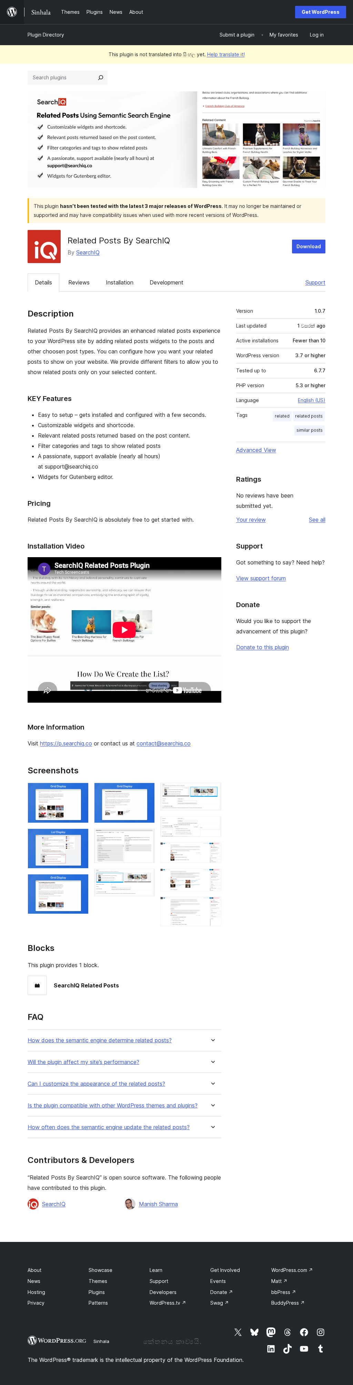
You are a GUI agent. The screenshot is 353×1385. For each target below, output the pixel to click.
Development (166, 282)
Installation (119, 282)
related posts (309, 416)
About (34, 1270)
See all (317, 519)
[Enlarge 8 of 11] (212, 825)
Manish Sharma (158, 1204)
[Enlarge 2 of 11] (79, 837)
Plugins (97, 1292)
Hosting (36, 1292)
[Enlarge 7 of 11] (212, 792)
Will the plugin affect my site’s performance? (83, 1062)
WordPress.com (292, 1270)
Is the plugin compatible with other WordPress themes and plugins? (113, 1105)
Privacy (36, 1303)
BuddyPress (288, 1303)
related (282, 416)
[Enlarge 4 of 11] (145, 792)
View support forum (261, 578)
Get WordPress (321, 12)
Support (315, 282)
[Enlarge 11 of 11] (212, 906)
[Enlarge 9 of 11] (212, 851)
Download (308, 246)
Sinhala (101, 1341)
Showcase (100, 1270)
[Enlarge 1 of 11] (79, 792)
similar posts (309, 430)
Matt (279, 1281)
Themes (98, 1281)
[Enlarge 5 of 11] (145, 837)
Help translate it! (226, 54)
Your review (251, 519)
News (34, 1281)
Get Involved (225, 1270)
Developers (163, 1292)
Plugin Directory (46, 35)
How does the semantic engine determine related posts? (100, 1040)
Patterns (98, 1303)
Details (43, 282)
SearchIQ (88, 252)
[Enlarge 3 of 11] (79, 883)
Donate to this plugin (262, 647)
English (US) (311, 400)
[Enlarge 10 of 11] (212, 877)
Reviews (79, 282)
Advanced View (256, 449)
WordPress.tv (168, 1303)
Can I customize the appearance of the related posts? (96, 1084)
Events (218, 1281)
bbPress (283, 1292)
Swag (219, 1303)
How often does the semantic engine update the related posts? (109, 1127)
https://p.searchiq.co (66, 743)
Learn (156, 1270)
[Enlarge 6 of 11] (145, 877)
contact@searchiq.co (164, 743)
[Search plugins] (101, 77)
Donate (221, 1292)
